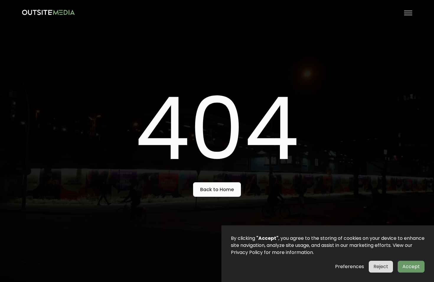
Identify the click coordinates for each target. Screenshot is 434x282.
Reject (380, 266)
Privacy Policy (247, 252)
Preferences (349, 266)
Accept (411, 266)
